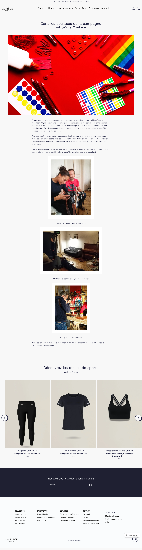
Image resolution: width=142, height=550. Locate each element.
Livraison (86, 517)
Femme (41, 8)
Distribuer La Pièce (67, 520)
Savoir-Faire (81, 8)
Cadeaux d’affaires (67, 517)
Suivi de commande (91, 523)
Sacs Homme (20, 520)
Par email (86, 514)
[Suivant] (138, 418)
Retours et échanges (91, 520)
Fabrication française (45, 517)
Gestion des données (113, 519)
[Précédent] (4, 418)
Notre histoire (42, 514)
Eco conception (43, 520)
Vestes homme (21, 514)
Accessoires (65, 8)
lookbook (96, 343)
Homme (52, 8)
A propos (93, 8)
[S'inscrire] (90, 485)
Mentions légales (112, 516)
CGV (107, 522)
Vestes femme (20, 517)
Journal (105, 8)
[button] (117, 456)
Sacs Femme (20, 523)
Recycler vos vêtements (69, 514)
